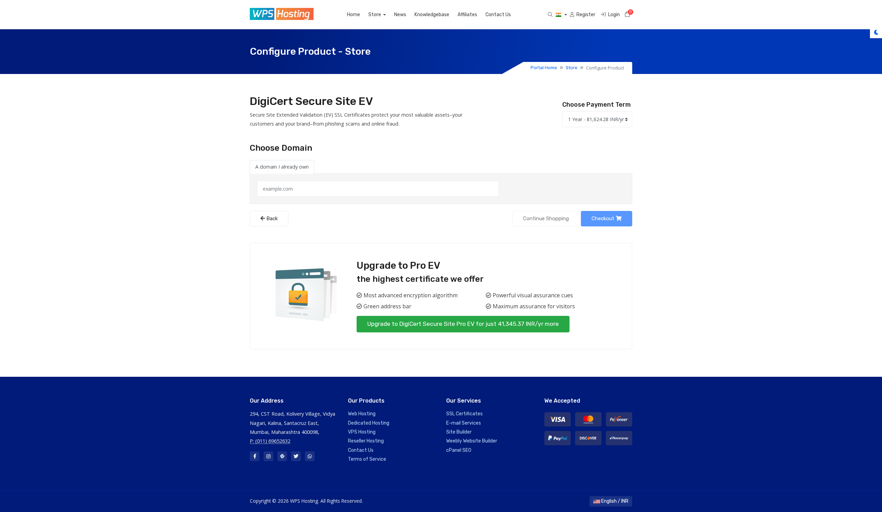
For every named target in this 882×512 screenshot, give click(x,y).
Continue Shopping (546, 218)
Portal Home (544, 67)
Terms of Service (367, 459)
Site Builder (459, 432)
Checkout (604, 218)
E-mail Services (463, 423)
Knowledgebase (431, 15)
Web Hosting (362, 414)
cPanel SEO (458, 450)
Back (271, 218)
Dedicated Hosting (368, 423)
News (400, 15)
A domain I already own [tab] (282, 166)
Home (353, 15)
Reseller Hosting (366, 441)
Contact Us (498, 15)
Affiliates (467, 15)
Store (375, 15)
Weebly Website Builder (471, 441)
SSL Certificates (464, 414)
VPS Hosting (362, 432)
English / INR (614, 501)
